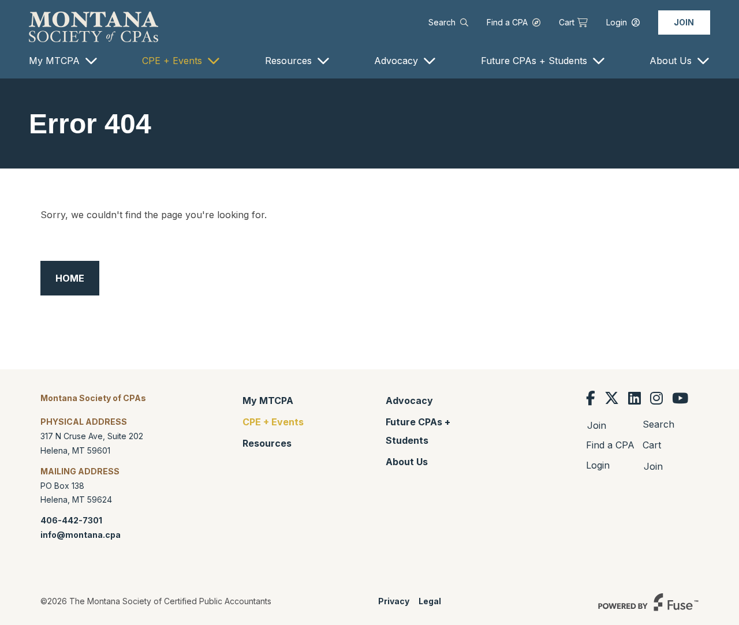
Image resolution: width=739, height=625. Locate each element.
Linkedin (634, 398)
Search (442, 22)
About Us (671, 60)
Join (684, 22)
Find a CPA (507, 22)
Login (616, 22)
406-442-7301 (71, 520)
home (69, 278)
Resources (288, 60)
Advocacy (396, 60)
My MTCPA (54, 60)
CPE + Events (172, 60)
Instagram (656, 398)
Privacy (393, 601)
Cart (566, 22)
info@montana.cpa (80, 535)
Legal (430, 601)
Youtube (680, 398)
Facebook (590, 398)
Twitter (611, 398)
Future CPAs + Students (534, 60)
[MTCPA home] (93, 26)
